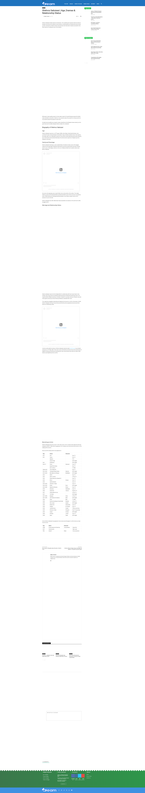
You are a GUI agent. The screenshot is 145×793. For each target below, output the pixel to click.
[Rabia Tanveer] (42, 16)
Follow (76, 774)
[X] (66, 790)
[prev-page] (43, 660)
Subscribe (83, 774)
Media (98, 3)
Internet (93, 3)
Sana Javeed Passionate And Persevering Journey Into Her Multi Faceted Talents (74, 656)
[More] (71, 19)
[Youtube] (71, 790)
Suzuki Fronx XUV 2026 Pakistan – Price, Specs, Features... (63, 778)
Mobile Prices (86, 3)
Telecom (66, 3)
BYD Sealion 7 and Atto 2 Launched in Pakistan (61, 781)
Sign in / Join (44, 0)
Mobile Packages (78, 3)
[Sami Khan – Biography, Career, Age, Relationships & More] (48, 650)
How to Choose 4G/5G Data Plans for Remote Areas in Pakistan (96, 42)
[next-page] (44, 660)
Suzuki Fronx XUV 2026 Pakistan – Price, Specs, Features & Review (97, 18)
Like (73, 774)
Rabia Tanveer (46, 16)
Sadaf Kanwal (72, 348)
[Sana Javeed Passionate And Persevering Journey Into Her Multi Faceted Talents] (75, 650)
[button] (101, 3)
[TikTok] (64, 790)
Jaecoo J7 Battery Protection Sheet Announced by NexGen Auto (96, 12)
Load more (63, 783)
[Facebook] (59, 790)
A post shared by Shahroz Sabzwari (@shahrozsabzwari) (61, 189)
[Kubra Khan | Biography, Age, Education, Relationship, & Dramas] (62, 650)
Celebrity (44, 7)
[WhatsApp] (69, 790)
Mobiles (71, 3)
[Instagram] (50, 560)
